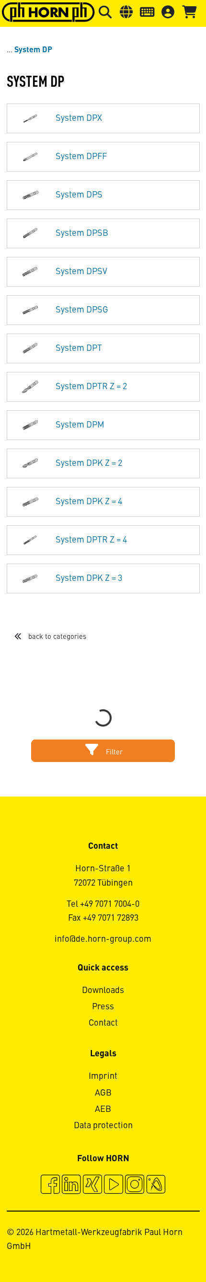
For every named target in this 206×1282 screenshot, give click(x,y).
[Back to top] (162, 1248)
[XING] (92, 1185)
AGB (103, 1093)
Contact (103, 1023)
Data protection (103, 1125)
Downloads (103, 990)
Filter (113, 752)
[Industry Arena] (155, 1185)
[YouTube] (113, 1185)
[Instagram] (134, 1185)
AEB (103, 1109)
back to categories (56, 637)
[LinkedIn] (71, 1185)
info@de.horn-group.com (103, 939)
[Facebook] (50, 1185)
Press (103, 1007)
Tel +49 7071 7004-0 (103, 904)
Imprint (103, 1076)
